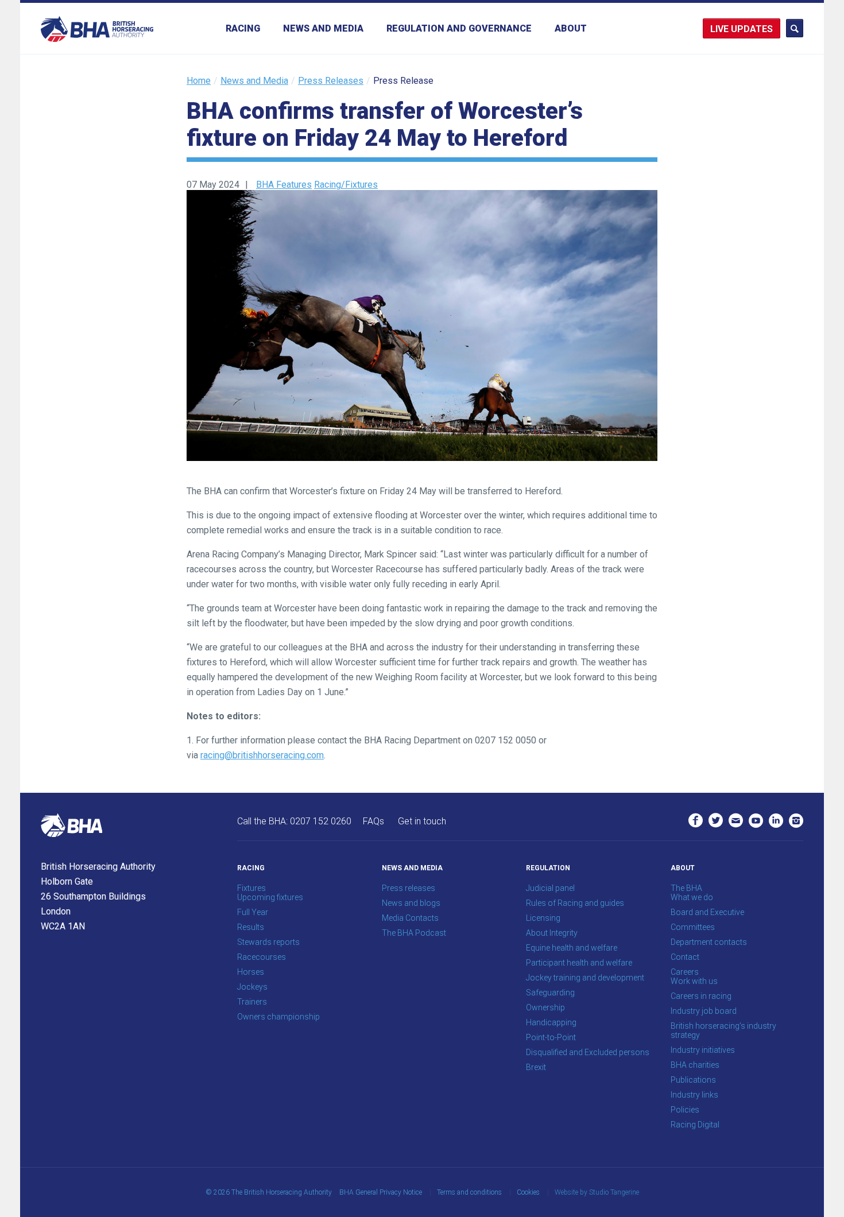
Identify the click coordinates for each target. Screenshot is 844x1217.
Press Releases (330, 80)
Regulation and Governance (459, 28)
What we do (692, 897)
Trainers (252, 1001)
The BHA (686, 888)
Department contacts (709, 942)
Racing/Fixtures (346, 184)
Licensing (543, 918)
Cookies (528, 1192)
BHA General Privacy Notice (380, 1192)
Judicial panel (550, 888)
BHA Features (284, 184)
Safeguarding (550, 992)
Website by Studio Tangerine (597, 1192)
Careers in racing (701, 996)
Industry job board (704, 1011)
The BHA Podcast (414, 932)
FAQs (373, 821)
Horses (250, 971)
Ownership (545, 1007)
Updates (752, 29)
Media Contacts (410, 918)
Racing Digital (695, 1124)
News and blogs (411, 903)
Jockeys (252, 986)
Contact (685, 957)
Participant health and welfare (579, 962)
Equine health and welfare (571, 947)
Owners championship (278, 1016)
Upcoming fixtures (270, 897)
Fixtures (251, 888)
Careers (685, 971)
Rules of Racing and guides (575, 903)
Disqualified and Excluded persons (587, 1052)
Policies (685, 1109)
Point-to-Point (551, 1037)
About (571, 28)
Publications (693, 1079)
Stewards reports (268, 942)
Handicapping (551, 1022)
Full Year (252, 912)
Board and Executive (707, 912)
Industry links (694, 1094)
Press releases (408, 888)
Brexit (536, 1067)
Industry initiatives (703, 1050)
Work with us (694, 981)
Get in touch (422, 821)
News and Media (323, 28)
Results (250, 927)
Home (199, 80)
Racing (243, 28)
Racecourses (261, 957)
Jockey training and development (585, 977)
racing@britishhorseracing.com (262, 755)
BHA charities (695, 1064)
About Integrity (552, 932)
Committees (693, 927)
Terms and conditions (469, 1192)
